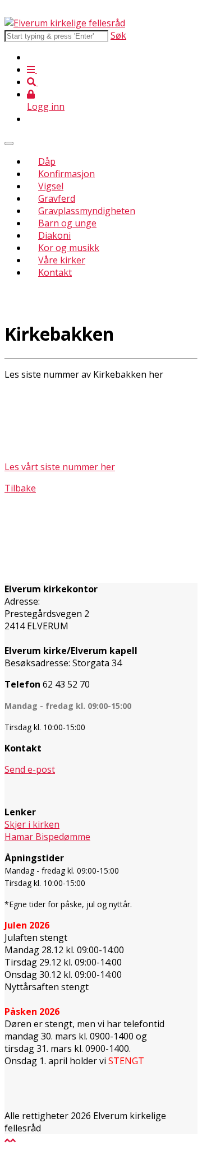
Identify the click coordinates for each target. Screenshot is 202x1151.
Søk (118, 35)
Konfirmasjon (66, 174)
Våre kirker (61, 260)
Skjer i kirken (31, 824)
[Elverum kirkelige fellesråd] (64, 23)
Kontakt (55, 272)
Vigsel (50, 186)
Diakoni (54, 235)
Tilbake (20, 488)
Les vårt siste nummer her (59, 467)
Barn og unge (67, 223)
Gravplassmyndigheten (86, 211)
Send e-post (29, 769)
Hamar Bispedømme (47, 836)
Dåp (47, 161)
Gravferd (56, 198)
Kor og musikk (68, 248)
